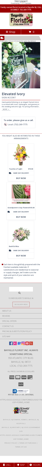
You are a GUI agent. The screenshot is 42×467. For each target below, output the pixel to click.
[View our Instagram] (23, 344)
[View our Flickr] (15, 344)
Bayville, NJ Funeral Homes (15, 420)
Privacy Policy (10, 443)
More (5, 109)
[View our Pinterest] (27, 344)
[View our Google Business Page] (19, 344)
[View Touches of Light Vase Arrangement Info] (21, 155)
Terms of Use (21, 447)
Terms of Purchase (27, 443)
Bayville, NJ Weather (11, 427)
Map (22, 464)
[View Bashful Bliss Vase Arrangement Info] (21, 232)
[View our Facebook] (11, 344)
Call (8, 464)
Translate (27, 3)
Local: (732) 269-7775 (21, 365)
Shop (12, 32)
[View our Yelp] (31, 344)
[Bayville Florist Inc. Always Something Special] (21, 26)
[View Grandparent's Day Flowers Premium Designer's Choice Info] (21, 194)
